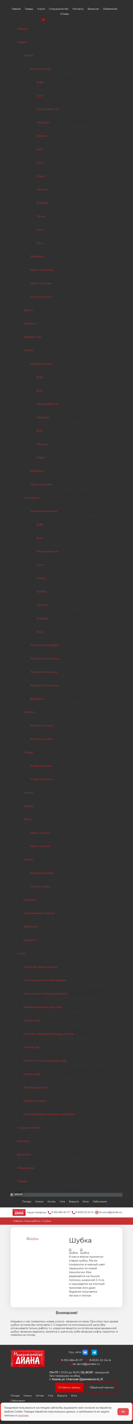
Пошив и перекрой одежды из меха (48, 1034)
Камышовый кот (47, 109)
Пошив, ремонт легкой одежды (45, 980)
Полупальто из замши (45, 658)
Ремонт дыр (32, 1020)
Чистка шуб (31, 1047)
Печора (26, 1201)
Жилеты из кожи (41, 725)
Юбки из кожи (40, 832)
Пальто (28, 350)
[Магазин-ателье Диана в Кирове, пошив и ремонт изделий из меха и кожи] (18, 1212)
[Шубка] (32, 1238)
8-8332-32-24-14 (84, 1212)
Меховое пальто (41, 363)
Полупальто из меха (43, 511)
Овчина (41, 189)
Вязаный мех (32, 336)
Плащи (28, 752)
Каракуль (42, 122)
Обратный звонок (102, 1387)
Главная (16, 8)
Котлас (52, 1201)
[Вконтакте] (85, 1352)
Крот (39, 149)
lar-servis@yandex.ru (110, 1212)
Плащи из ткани (41, 779)
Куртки (28, 55)
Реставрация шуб (36, 1087)
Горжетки (30, 323)
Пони (40, 229)
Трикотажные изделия (39, 913)
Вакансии (93, 8)
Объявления (110, 8)
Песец (40, 216)
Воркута (74, 1201)
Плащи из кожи (40, 765)
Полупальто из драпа (44, 645)
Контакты (78, 8)
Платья (28, 859)
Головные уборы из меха (40, 966)
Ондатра (42, 202)
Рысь (40, 243)
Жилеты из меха (41, 739)
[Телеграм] (94, 1352)
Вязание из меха (35, 1101)
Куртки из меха (40, 68)
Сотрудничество (58, 8)
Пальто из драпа (41, 484)
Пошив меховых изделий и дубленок (49, 1114)
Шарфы (29, 806)
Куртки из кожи (41, 283)
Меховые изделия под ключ (43, 1007)
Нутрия (41, 591)
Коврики (30, 940)
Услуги (41, 8)
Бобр (39, 82)
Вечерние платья (42, 873)
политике (23, 1415)
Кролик (41, 135)
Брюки (28, 310)
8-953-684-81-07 (60, 1212)
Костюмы (30, 899)
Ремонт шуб (32, 1074)
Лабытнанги (100, 1201)
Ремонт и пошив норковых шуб (45, 1060)
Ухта (62, 1201)
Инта (86, 1201)
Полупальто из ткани (44, 685)
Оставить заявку (69, 1387)
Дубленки (37, 256)
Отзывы (64, 13)
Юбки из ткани (40, 846)
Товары (29, 8)
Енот (39, 95)
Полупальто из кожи (44, 672)
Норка (40, 176)
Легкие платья (40, 886)
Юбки (27, 819)
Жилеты (29, 712)
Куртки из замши (42, 269)
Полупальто (31, 497)
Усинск (39, 1201)
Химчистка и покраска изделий (45, 993)
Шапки (28, 792)
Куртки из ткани (41, 296)
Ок (123, 1411)
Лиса (39, 162)
